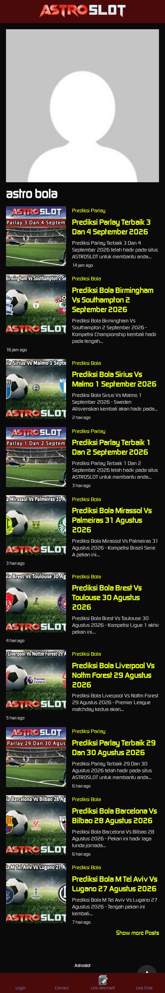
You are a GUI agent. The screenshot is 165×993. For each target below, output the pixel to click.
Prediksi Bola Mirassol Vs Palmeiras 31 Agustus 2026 (112, 520)
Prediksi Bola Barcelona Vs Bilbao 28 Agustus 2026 (114, 815)
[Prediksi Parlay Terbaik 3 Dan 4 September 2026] (36, 264)
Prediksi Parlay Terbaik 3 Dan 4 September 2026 (111, 226)
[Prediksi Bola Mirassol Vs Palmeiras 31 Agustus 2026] (36, 553)
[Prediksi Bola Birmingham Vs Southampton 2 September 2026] (36, 332)
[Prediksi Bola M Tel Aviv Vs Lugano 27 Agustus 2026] (36, 921)
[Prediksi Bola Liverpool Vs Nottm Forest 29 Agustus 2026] (36, 707)
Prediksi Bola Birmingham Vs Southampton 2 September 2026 (112, 299)
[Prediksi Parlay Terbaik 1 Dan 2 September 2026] (36, 485)
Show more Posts (137, 933)
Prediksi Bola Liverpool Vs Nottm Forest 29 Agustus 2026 (113, 675)
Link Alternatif (103, 988)
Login (21, 988)
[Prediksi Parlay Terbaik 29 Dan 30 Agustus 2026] (36, 785)
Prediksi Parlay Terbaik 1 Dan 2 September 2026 (111, 447)
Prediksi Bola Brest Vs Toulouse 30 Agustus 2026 (107, 597)
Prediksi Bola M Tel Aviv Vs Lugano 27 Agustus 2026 (114, 883)
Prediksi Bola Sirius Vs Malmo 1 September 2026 (114, 379)
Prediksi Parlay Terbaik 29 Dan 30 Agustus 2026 (114, 747)
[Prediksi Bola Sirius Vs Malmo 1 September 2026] (36, 417)
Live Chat (144, 988)
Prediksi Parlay (88, 210)
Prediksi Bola (86, 278)
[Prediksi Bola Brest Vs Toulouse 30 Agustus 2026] (36, 630)
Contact (62, 988)
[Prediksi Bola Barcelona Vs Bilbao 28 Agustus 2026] (36, 853)
